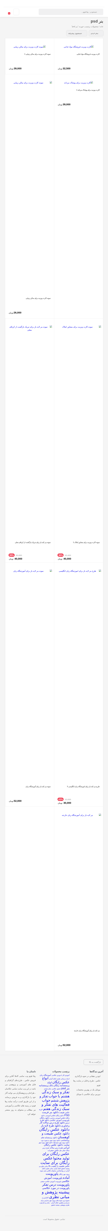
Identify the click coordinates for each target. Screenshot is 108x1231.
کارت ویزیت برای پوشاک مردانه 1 (88, 90)
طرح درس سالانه (56, 1148)
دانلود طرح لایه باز (51, 1125)
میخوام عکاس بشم (50, 1171)
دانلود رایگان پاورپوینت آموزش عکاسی (54, 1119)
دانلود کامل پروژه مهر (46, 1142)
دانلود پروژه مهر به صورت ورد (50, 1140)
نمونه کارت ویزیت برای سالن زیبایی (38, 298)
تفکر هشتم (47, 1089)
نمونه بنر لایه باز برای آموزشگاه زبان (38, 787)
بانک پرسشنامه (46, 1085)
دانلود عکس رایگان (54, 1129)
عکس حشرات (53, 1150)
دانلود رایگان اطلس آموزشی (54, 1115)
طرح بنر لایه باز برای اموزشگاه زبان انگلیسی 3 (83, 787)
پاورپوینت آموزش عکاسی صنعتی (50, 1181)
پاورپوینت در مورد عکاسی (55, 1188)
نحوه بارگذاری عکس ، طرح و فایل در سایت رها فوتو (86, 1080)
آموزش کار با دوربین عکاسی (60, 1075)
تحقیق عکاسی (56, 1089)
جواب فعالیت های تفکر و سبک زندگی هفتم (55, 1104)
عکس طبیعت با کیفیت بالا (58, 1166)
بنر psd (65, 1088)
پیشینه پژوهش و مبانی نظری (55, 1194)
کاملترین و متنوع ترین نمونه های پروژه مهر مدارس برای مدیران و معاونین (55, 1200)
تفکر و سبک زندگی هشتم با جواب (55, 1094)
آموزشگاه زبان (45, 1075)
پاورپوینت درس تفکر (55, 1184)
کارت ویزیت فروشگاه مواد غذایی (88, 54)
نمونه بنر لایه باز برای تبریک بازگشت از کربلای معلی (33, 542)
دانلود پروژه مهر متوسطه (61, 1142)
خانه (101, 26)
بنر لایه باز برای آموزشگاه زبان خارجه (87, 1031)
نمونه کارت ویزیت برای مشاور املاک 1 (86, 542)
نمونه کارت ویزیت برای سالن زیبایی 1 (37, 54)
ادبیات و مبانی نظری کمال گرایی (59, 1079)
